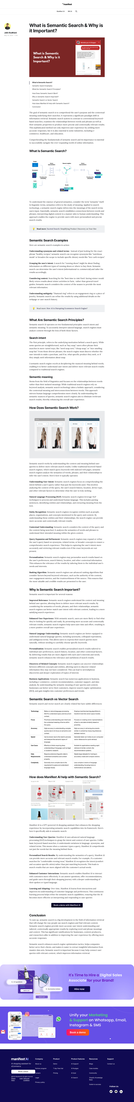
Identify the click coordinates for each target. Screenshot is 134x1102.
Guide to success (95, 1084)
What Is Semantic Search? (42, 82)
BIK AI (70, 11)
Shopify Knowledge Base (95, 1079)
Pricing (55, 1073)
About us (38, 1064)
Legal (21, 1078)
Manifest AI (61, 11)
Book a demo (78, 1032)
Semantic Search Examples (42, 86)
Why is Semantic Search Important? (45, 97)
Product (56, 1059)
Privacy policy (40, 1082)
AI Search (74, 1077)
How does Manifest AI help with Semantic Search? (50, 103)
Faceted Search (53, 229)
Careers (38, 1073)
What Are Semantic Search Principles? (46, 89)
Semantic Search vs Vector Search (45, 100)
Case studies (93, 1068)
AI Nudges (74, 1068)
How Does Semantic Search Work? (45, 93)
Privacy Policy (13, 1079)
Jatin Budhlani (10, 33)
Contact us (111, 1064)
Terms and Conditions (26, 1079)
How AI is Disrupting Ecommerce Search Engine (67, 308)
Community (93, 1073)
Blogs (91, 1064)
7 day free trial (58, 1068)
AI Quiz (73, 1073)
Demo (55, 1064)
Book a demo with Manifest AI (67, 905)
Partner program (40, 1068)
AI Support (75, 1064)
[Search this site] (76, 11)
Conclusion (36, 107)
